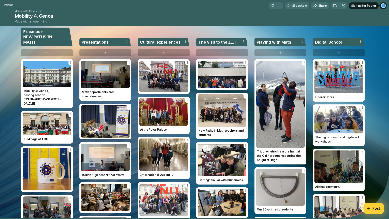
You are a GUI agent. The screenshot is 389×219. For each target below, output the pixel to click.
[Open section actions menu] (67, 31)
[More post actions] (70, 62)
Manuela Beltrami (25, 11)
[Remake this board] (335, 5)
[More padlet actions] (343, 5)
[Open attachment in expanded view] (47, 74)
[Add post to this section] (47, 52)
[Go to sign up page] (383, 5)
